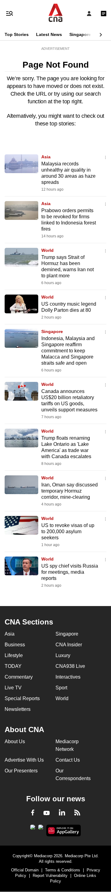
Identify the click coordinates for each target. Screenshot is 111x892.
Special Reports (22, 698)
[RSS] (77, 814)
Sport (61, 687)
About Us (15, 741)
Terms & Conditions (62, 870)
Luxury (63, 655)
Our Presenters (21, 770)
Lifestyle (14, 655)
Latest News (49, 34)
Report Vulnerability (50, 875)
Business (15, 644)
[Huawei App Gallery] (63, 830)
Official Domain (25, 870)
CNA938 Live (70, 666)
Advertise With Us (24, 760)
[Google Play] (32, 829)
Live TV (13, 687)
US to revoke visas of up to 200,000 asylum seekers (67, 531)
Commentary (19, 677)
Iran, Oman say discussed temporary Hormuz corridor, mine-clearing (69, 491)
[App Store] (40, 829)
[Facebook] (32, 814)
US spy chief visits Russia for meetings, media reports (69, 572)
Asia (46, 156)
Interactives (68, 677)
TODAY (13, 666)
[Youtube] (46, 813)
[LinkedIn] (62, 814)
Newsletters (18, 709)
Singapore (80, 34)
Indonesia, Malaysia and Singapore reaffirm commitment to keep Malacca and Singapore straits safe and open (68, 351)
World (47, 250)
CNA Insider (69, 644)
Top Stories (17, 34)
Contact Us (68, 760)
